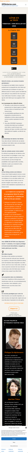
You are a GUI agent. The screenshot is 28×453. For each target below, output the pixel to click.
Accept (14, 438)
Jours (14, 37)
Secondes (14, 62)
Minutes (14, 54)
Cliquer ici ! (14, 308)
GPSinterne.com (9, 4)
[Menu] (25, 4)
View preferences (14, 446)
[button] (26, 427)
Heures (14, 46)
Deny (14, 442)
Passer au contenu (5, 1)
